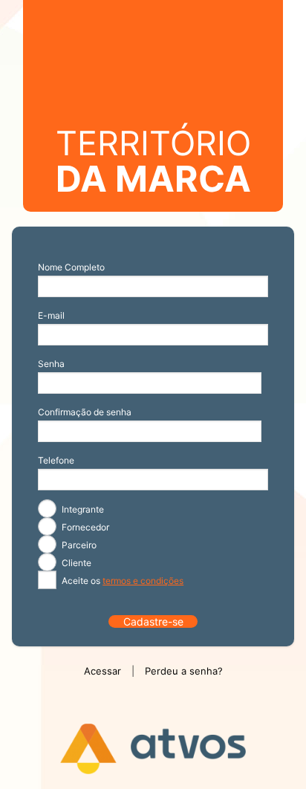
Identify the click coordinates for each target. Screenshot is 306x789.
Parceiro (78, 545)
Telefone (56, 460)
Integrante (81, 509)
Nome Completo (71, 267)
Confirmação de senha (84, 412)
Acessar (102, 671)
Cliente (75, 562)
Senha (51, 363)
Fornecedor (84, 527)
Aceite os (121, 580)
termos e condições (142, 580)
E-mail (51, 315)
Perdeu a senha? (184, 671)
